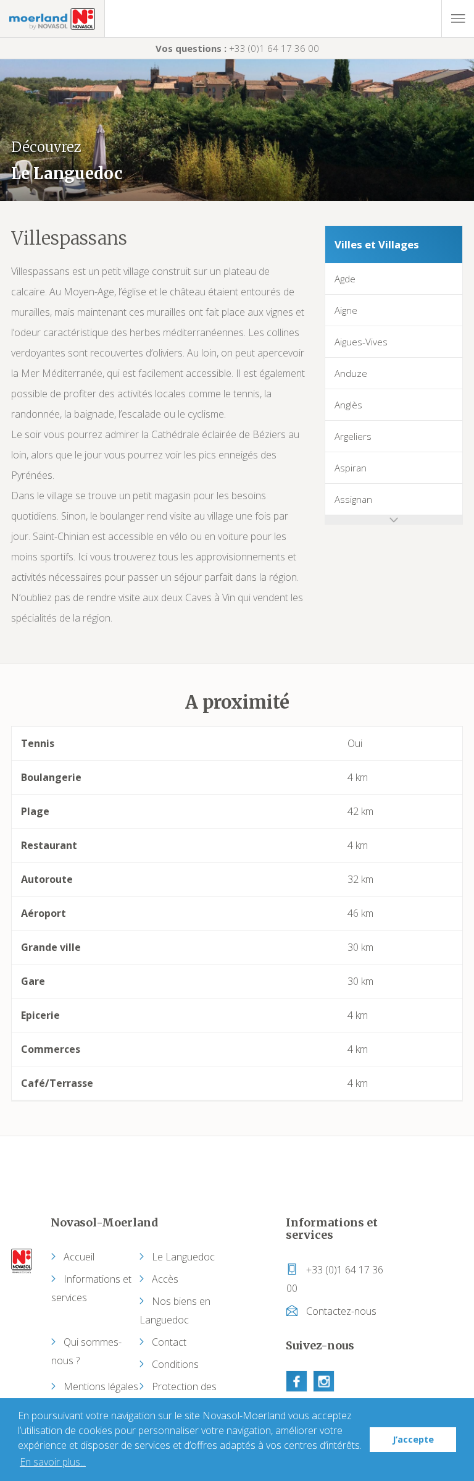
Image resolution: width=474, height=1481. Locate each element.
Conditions (175, 1364)
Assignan (353, 499)
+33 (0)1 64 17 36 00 (237, 48)
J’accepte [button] (413, 1439)
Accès (165, 1279)
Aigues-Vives (361, 341)
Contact (169, 1342)
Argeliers (353, 436)
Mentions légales (101, 1386)
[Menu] (457, 18)
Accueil (79, 1257)
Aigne (346, 310)
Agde (345, 278)
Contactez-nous (340, 1311)
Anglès (348, 405)
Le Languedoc (183, 1257)
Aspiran (351, 468)
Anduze (351, 373)
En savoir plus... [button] (53, 1462)
